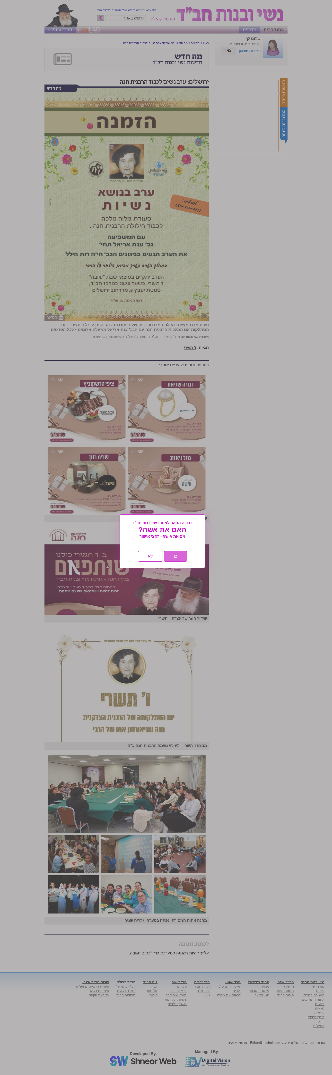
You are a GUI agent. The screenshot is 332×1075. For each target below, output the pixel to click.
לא (150, 556)
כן (175, 556)
